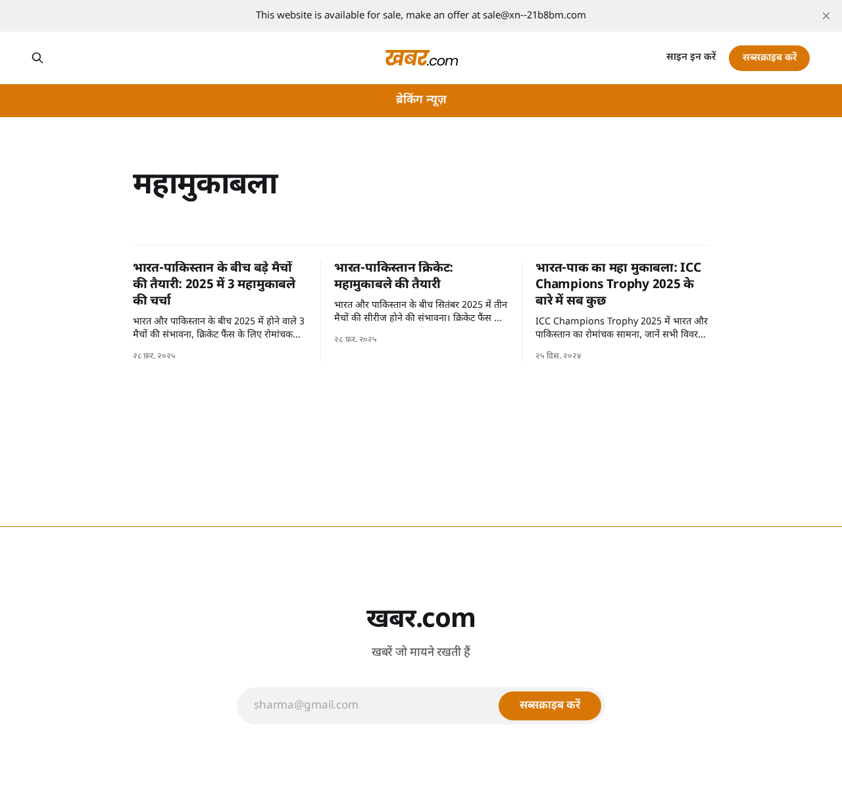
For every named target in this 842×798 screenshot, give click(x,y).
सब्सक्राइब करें (769, 58)
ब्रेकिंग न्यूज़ (421, 100)
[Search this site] (37, 57)
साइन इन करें (691, 57)
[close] (826, 15)
